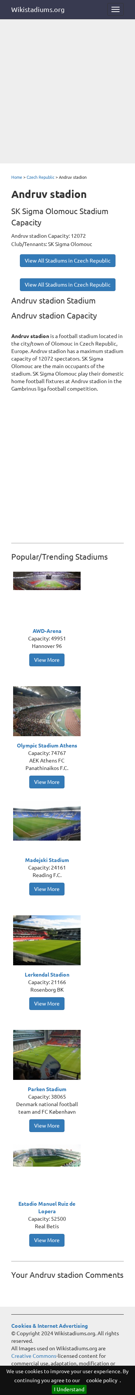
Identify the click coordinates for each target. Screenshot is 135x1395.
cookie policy (101, 1380)
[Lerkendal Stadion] (48, 941)
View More (47, 660)
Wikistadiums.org (37, 9)
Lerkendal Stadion (47, 975)
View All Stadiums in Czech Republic (68, 261)
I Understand (69, 1389)
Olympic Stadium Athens (47, 746)
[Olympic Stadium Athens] (48, 712)
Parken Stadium (47, 1089)
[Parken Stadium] (48, 1056)
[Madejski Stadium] (48, 820)
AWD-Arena (47, 631)
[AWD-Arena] (48, 580)
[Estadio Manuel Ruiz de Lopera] (48, 1155)
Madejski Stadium (47, 860)
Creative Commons (33, 1356)
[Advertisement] (67, 92)
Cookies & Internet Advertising (49, 1326)
